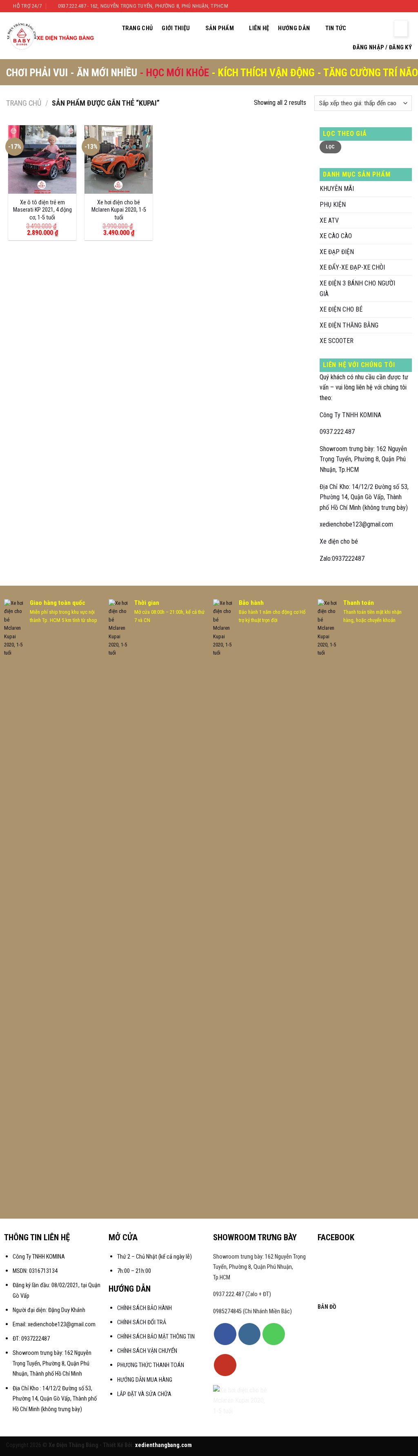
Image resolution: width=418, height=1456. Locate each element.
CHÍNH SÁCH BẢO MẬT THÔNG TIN (156, 1336)
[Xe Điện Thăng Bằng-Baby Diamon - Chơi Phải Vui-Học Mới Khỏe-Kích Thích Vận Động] (51, 36)
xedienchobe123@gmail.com (356, 524)
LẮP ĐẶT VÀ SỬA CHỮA (144, 1394)
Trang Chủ (137, 28)
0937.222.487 (337, 432)
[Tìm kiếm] (365, 28)
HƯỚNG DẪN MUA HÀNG (144, 1379)
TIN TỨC (336, 28)
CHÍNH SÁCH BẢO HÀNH (145, 1308)
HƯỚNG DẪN (294, 28)
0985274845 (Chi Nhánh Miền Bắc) (252, 1311)
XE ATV (329, 220)
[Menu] (400, 28)
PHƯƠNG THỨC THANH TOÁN (150, 1365)
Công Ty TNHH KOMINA (350, 415)
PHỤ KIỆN (333, 204)
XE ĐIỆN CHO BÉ (341, 309)
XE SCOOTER (337, 341)
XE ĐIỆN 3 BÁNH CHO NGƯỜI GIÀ (357, 288)
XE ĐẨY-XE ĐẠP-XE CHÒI (352, 267)
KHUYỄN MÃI (337, 189)
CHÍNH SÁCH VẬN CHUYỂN (147, 1351)
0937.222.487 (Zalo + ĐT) (242, 1294)
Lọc (330, 147)
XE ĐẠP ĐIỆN (337, 252)
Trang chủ (23, 103)
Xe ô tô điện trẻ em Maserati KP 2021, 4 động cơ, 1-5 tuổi (42, 210)
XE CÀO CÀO (336, 236)
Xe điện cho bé (339, 541)
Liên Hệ (259, 28)
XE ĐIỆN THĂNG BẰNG (349, 325)
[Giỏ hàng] (381, 29)
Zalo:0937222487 (342, 558)
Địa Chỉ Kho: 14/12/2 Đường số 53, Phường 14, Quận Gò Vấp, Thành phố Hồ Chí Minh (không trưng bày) (364, 497)
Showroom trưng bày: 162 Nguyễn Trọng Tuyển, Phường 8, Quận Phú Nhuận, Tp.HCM (363, 459)
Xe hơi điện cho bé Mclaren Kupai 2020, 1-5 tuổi (118, 210)
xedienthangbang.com (163, 1445)
